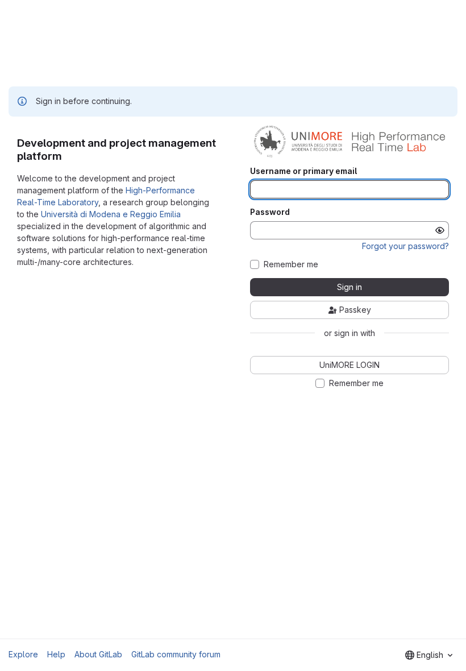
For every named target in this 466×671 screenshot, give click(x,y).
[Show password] (440, 230)
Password (270, 212)
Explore (23, 654)
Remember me (291, 264)
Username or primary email (303, 171)
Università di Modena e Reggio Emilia (111, 214)
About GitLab (98, 654)
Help (56, 654)
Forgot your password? (405, 246)
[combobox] (428, 655)
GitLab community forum (175, 654)
